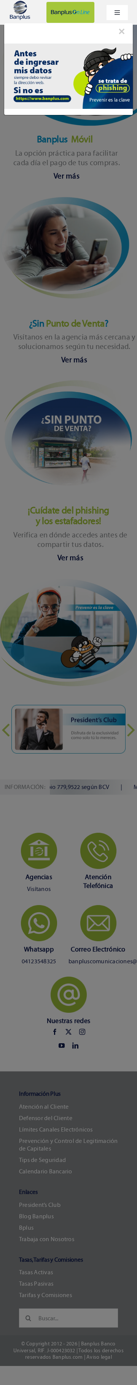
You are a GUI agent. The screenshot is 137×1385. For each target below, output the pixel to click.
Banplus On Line (70, 12)
